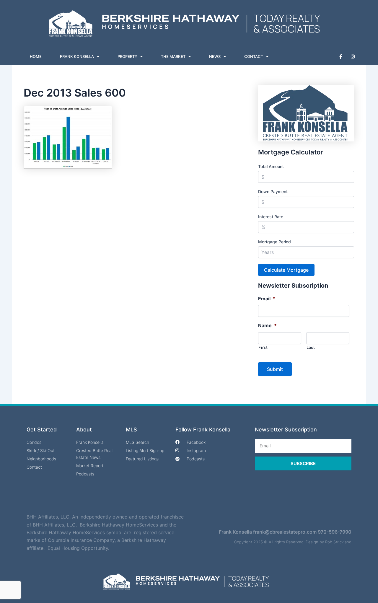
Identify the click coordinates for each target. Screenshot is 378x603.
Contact (253, 56)
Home (36, 56)
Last (311, 347)
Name (267, 325)
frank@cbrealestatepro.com (285, 532)
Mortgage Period (274, 241)
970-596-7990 (334, 532)
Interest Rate (270, 216)
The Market (173, 56)
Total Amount (271, 166)
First (263, 347)
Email (267, 299)
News (215, 56)
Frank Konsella (77, 56)
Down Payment (273, 191)
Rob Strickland (338, 542)
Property (127, 56)
